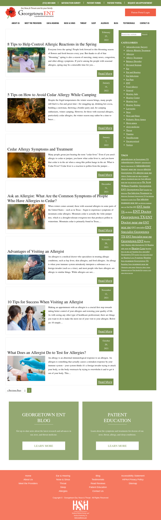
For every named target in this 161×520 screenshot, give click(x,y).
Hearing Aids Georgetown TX (136, 245)
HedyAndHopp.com (80, 518)
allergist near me (144, 172)
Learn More (43, 446)
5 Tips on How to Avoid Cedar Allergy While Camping (51, 94)
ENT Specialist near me (139, 236)
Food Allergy (132, 86)
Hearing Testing (133, 104)
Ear (127, 68)
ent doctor (128, 212)
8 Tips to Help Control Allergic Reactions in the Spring (52, 44)
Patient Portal (114, 2)
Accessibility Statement (133, 475)
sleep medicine (132, 126)
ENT (128, 83)
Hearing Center (133, 97)
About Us (16, 23)
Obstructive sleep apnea (128, 267)
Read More (105, 73)
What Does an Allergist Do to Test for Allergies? (46, 352)
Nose (128, 112)
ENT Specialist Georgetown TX (136, 231)
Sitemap (133, 483)
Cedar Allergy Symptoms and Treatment (40, 149)
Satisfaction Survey (70, 2)
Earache (146, 189)
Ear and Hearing (133, 72)
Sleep (93, 23)
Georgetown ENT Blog (43, 417)
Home (28, 475)
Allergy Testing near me (129, 176)
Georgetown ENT (132, 241)
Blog (116, 23)
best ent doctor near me (135, 182)
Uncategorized (132, 141)
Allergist (130, 54)
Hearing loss (131, 101)
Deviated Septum (133, 64)
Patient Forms (94, 2)
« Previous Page (14, 391)
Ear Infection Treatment (138, 192)
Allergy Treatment (134, 57)
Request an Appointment (140, 2)
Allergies (105, 23)
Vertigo (129, 144)
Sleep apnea (131, 123)
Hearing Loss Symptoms (133, 257)
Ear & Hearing (53, 23)
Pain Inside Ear (137, 270)
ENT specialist (138, 227)
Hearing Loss (138, 248)
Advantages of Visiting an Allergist (35, 251)
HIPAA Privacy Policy (133, 479)
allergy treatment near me (131, 179)
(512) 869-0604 (49, 2)
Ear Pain (130, 79)
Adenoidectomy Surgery (137, 46)
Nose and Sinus (133, 115)
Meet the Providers (33, 23)
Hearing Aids (132, 94)
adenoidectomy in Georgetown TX (135, 159)
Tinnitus (130, 134)
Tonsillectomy (132, 137)
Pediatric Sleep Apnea (136, 119)
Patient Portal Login (140, 12)
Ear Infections (132, 75)
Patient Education (117, 417)
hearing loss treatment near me (134, 264)
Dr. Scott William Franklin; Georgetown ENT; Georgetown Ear (136, 186)
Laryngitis (130, 108)
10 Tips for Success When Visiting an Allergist (45, 301)
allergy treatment (143, 176)
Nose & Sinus (69, 23)
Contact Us (144, 23)
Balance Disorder (134, 61)
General (129, 90)
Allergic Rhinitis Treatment (138, 50)
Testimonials (129, 23)
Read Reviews (98, 483)
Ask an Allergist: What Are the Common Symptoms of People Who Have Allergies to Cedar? (57, 198)
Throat (83, 23)
